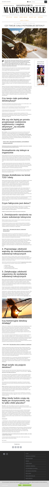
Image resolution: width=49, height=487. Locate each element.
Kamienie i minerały (30, 466)
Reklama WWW (29, 458)
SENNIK (27, 461)
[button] (13, 447)
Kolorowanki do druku (31, 468)
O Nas (27, 453)
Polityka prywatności (27, 485)
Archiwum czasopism (31, 470)
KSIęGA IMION (29, 463)
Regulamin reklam (30, 475)
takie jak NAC (26, 295)
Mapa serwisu (29, 478)
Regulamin (28, 473)
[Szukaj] (45, 2)
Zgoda (20, 485)
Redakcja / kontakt (30, 456)
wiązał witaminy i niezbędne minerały (25, 134)
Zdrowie (24, 23)
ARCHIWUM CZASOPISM (6, 1)
